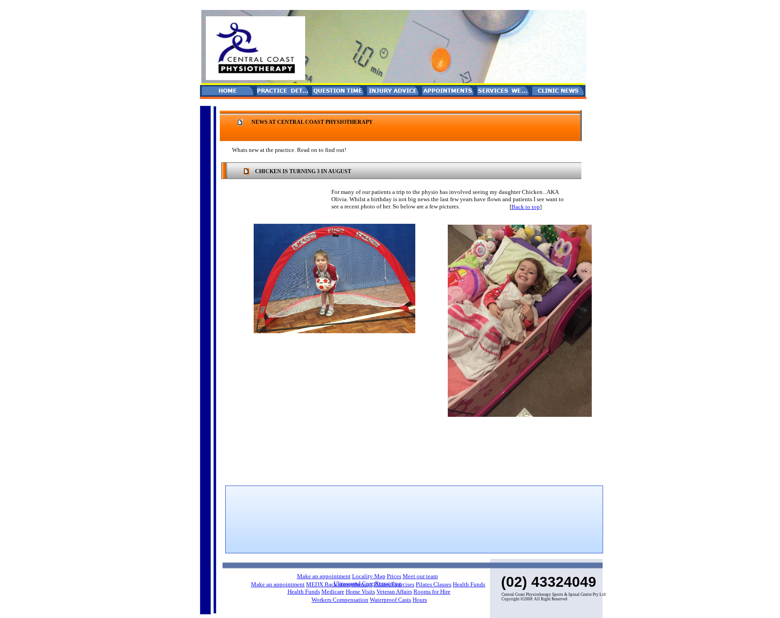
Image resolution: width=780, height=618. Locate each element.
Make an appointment (324, 576)
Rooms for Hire (431, 591)
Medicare (332, 591)
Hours (420, 599)
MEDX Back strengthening (339, 584)
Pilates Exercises (394, 584)
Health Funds (469, 584)
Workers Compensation (339, 599)
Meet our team (420, 576)
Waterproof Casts (390, 599)
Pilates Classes (433, 584)
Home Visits (360, 591)
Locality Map (368, 576)
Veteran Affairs (394, 591)
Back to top (525, 206)
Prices (394, 576)
